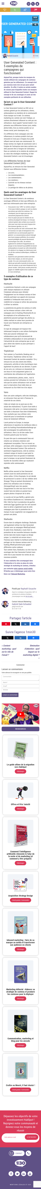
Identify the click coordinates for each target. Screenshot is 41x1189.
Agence (36, 10)
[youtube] (30, 1173)
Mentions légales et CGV (20, 1184)
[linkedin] (23, 1173)
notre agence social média (23, 569)
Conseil (5, 10)
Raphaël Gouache (12, 56)
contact (18, 1153)
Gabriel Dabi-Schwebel (21, 604)
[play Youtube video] (20, 714)
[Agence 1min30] (14, 3)
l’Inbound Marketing (18, 574)
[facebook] (11, 1173)
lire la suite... (29, 596)
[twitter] (17, 1173)
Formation (26, 10)
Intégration (15, 10)
